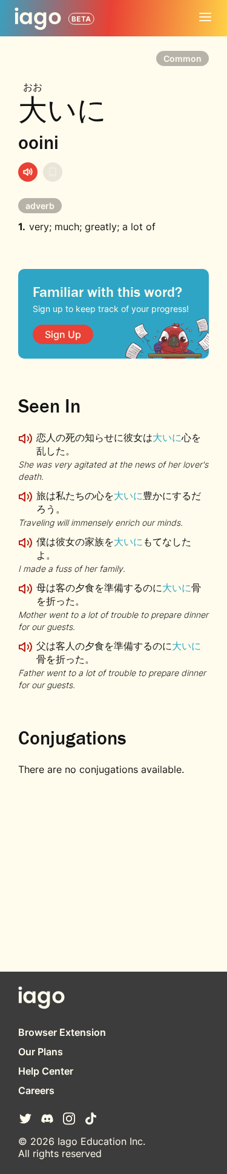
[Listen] (28, 172)
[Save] (52, 172)
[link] (63, 334)
